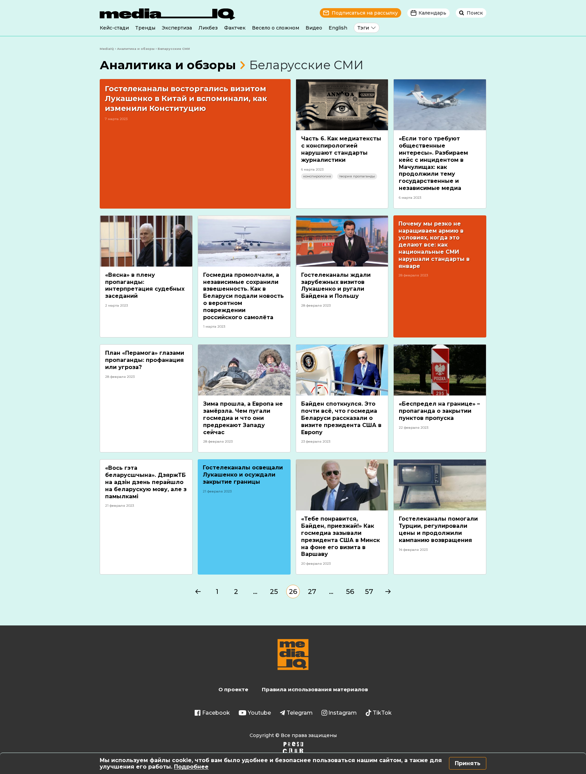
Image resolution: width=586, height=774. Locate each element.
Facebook (216, 713)
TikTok (382, 713)
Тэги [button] (363, 28)
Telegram (300, 713)
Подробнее (191, 766)
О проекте (233, 689)
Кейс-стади (114, 28)
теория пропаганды (357, 176)
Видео (314, 28)
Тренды (145, 28)
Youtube (259, 713)
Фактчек (235, 28)
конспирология (317, 176)
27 (312, 591)
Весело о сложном (275, 28)
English (338, 28)
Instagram (342, 713)
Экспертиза (177, 28)
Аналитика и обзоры (168, 65)
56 (350, 591)
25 (274, 591)
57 (369, 591)
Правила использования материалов (315, 689)
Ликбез (208, 28)
